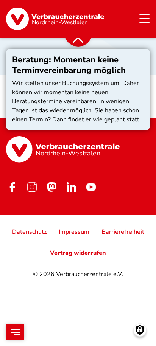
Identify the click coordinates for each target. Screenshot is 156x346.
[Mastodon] (51, 187)
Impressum (74, 232)
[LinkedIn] (71, 187)
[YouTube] (91, 187)
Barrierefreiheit (122, 232)
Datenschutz (29, 232)
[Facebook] (12, 187)
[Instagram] (32, 187)
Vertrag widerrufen (78, 253)
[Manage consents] (140, 330)
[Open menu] (15, 332)
